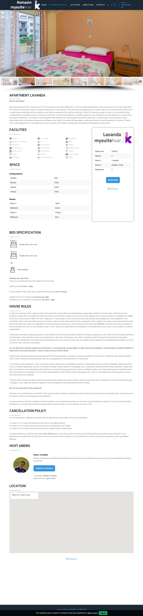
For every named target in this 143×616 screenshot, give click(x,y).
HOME (43, 5)
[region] (71, 51)
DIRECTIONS (88, 5)
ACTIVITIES (75, 5)
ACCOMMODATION (57, 5)
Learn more (92, 613)
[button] (9, 81)
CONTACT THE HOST (44, 468)
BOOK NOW (113, 180)
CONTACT (100, 5)
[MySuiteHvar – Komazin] (25, 5)
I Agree (103, 613)
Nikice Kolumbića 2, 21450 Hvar (75, 609)
